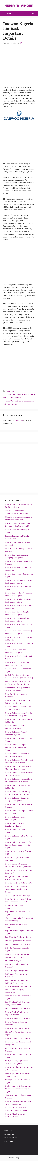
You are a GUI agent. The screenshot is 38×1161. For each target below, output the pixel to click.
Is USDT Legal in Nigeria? (16, 970)
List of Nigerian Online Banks (18, 940)
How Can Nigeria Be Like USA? (18, 883)
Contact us (9, 1134)
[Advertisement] (19, 67)
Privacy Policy (10, 1138)
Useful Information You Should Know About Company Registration (19, 989)
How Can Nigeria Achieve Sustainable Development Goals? (16, 889)
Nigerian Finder (19, 5)
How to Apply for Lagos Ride (17, 1018)
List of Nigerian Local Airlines (18, 944)
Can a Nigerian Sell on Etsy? (18, 895)
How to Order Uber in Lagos (17, 1038)
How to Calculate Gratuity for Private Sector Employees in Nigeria (18, 845)
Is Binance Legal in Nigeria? (17, 954)
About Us (8, 1130)
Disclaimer (9, 1141)
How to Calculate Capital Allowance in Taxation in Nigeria (16, 747)
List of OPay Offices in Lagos (18, 1008)
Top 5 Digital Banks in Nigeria (18, 937)
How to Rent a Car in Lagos (17, 1028)
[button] (33, 13)
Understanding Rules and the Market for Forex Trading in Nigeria (18, 1089)
